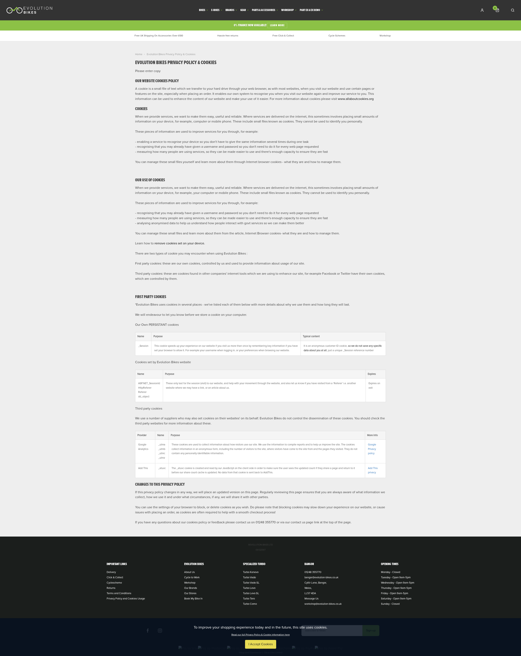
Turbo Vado (249, 577)
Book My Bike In (193, 598)
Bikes (202, 10)
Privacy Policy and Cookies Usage (126, 598)
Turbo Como (250, 604)
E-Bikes (215, 10)
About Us (189, 572)
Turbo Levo (249, 588)
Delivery (111, 572)
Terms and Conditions (119, 593)
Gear (243, 10)
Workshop (287, 10)
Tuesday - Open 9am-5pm (396, 577)
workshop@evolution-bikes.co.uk (323, 604)
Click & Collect (115, 577)
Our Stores (190, 593)
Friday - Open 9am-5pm (394, 593)
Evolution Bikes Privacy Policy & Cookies (171, 54)
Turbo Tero (249, 598)
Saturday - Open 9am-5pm (396, 598)
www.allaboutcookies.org (356, 99)
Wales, (308, 588)
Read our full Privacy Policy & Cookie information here (260, 634)
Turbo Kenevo (250, 572)
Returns (111, 588)
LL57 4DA (310, 593)
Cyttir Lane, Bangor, (315, 582)
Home (138, 54)
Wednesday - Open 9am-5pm (397, 582)
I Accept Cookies (260, 644)
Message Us (311, 598)
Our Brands (190, 588)
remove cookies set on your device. (179, 243)
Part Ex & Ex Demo (310, 10)
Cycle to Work (192, 577)
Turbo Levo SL (251, 593)
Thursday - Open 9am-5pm (396, 588)
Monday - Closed (390, 572)
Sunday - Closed (390, 604)
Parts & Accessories (263, 10)
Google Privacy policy (372, 449)
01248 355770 (312, 572)
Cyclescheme (114, 582)
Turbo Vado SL (251, 582)
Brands (229, 10)
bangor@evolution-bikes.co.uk (321, 577)
